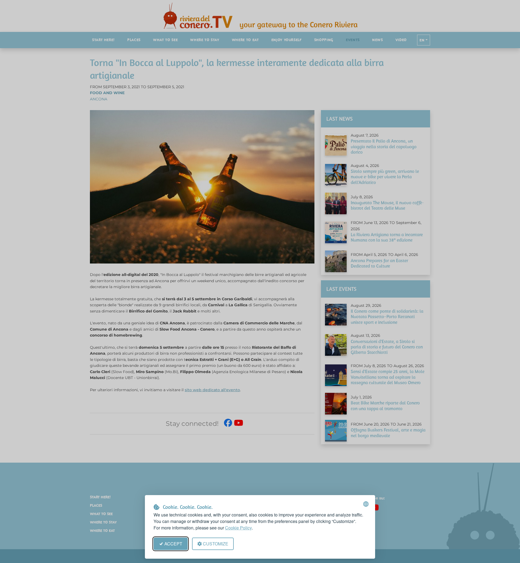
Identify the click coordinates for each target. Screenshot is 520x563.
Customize (215, 544)
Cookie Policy (238, 528)
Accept (173, 544)
